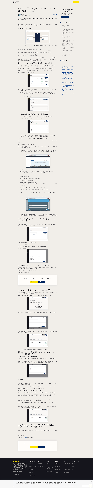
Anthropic (73, 463)
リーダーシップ (57, 469)
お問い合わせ (41, 281)
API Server (31, 469)
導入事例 (25, 437)
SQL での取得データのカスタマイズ (68, 51)
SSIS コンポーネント (41, 466)
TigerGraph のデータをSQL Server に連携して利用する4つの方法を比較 (68, 93)
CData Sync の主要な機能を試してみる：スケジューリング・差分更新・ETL (68, 44)
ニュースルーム (57, 466)
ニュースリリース (57, 464)
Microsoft (73, 467)
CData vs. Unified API (49, 472)
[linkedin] (14, 471)
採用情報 (56, 472)
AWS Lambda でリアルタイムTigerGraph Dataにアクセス (67, 80)
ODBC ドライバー (32, 463)
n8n (72, 469)
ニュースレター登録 (67, 469)
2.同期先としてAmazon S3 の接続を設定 (68, 33)
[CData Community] (21, 471)
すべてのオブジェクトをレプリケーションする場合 (68, 38)
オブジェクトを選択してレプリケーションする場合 (68, 41)
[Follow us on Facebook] (53, 14)
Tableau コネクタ (32, 475)
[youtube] (17, 471)
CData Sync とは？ (65, 25)
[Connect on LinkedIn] (56, 14)
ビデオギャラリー (66, 472)
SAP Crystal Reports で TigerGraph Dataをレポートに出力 (68, 83)
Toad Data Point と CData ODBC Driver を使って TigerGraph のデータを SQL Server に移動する (68, 77)
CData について (57, 463)
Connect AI (39, 464)
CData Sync (40, 463)
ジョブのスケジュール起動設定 (68, 47)
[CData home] (16, 2)
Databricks (74, 464)
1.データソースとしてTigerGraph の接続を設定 (68, 27)
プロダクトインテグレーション (50, 465)
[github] (19, 471)
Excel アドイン (31, 472)
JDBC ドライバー (32, 464)
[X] (15, 471)
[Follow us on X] (54, 14)
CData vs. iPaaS (49, 471)
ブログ (65, 466)
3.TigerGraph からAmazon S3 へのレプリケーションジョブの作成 (68, 36)
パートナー (48, 469)
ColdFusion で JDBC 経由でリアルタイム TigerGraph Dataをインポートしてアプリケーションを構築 (68, 73)
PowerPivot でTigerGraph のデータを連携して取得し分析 (68, 67)
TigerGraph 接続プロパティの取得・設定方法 (68, 30)
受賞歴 (56, 467)
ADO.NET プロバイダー (33, 466)
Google (73, 466)
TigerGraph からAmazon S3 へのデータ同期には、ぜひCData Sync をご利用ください (68, 54)
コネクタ (47, 463)
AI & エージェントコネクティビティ (50, 468)
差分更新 (64, 48)
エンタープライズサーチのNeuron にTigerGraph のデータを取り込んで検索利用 (68, 64)
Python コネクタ (32, 467)
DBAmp (39, 467)
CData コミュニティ (67, 463)
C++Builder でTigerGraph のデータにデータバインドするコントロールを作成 (68, 89)
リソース (65, 467)
